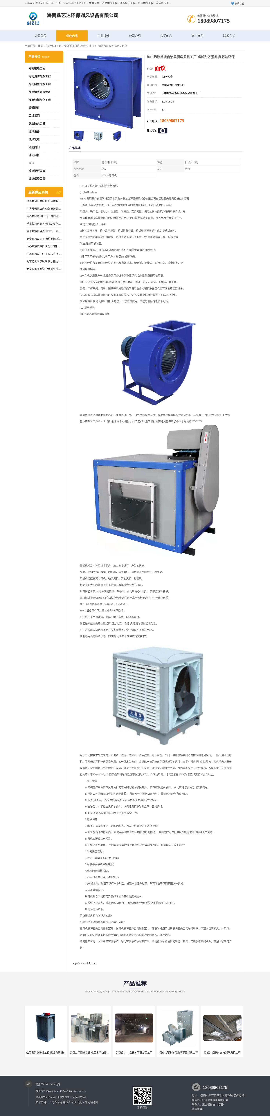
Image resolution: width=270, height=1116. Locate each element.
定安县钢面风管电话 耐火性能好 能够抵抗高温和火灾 (44, 268)
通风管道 (34, 139)
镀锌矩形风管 (37, 170)
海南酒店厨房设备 (40, 92)
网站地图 (93, 1102)
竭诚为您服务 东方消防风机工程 (178, 1052)
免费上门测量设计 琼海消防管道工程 (223, 1052)
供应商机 (72, 35)
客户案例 (198, 35)
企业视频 (103, 35)
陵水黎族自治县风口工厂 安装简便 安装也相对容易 (44, 231)
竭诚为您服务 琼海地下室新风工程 (134, 1052)
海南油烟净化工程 (40, 99)
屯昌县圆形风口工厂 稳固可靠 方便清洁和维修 (44, 216)
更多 (58, 192)
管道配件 (34, 107)
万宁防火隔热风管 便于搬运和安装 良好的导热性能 (44, 261)
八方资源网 (55, 1102)
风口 (31, 163)
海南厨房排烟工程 (40, 84)
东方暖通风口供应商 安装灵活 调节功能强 (44, 208)
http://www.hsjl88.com (84, 963)
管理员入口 (80, 1102)
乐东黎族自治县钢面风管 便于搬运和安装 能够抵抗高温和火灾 (44, 223)
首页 (40, 46)
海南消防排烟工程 (40, 76)
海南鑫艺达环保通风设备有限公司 (54, 1097)
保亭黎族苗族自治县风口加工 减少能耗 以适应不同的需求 (44, 246)
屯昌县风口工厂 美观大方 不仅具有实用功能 (44, 253)
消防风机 (34, 155)
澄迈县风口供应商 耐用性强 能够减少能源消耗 (44, 201)
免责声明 (68, 1102)
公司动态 (166, 35)
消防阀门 (34, 147)
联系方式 (229, 35)
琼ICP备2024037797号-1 (73, 1090)
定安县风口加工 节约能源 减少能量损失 (44, 238)
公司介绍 (135, 35)
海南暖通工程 (37, 68)
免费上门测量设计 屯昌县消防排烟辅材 (48, 1052)
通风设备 (34, 131)
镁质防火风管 (37, 123)
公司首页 (40, 35)
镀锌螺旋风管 (37, 178)
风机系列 (34, 115)
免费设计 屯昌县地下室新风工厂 (90, 1052)
